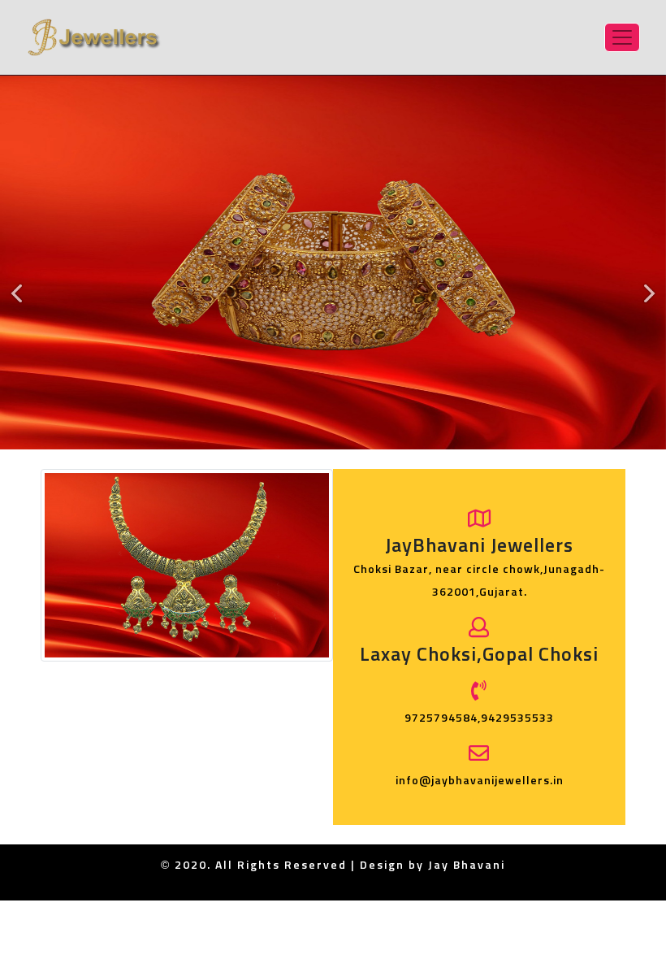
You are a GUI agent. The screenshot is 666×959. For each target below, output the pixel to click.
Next (644, 303)
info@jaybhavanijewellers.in (480, 781)
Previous (21, 303)
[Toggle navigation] (622, 37)
